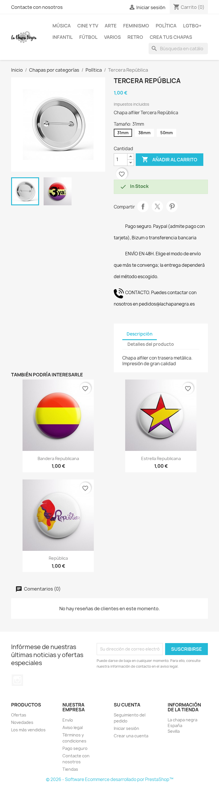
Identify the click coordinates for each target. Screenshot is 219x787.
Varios (112, 37)
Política (166, 26)
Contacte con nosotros (37, 7)
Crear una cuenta (131, 735)
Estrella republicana (161, 458)
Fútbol (88, 37)
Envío (67, 720)
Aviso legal (72, 727)
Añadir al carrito (169, 159)
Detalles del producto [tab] (150, 344)
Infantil (62, 37)
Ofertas (18, 715)
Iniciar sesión (126, 728)
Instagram (17, 680)
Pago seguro (75, 748)
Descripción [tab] (140, 334)
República (58, 558)
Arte (111, 26)
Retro (135, 37)
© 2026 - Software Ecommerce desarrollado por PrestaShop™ (109, 779)
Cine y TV (87, 26)
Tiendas (70, 769)
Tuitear (157, 206)
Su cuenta (127, 705)
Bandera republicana (58, 458)
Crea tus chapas (171, 37)
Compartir (143, 206)
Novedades (22, 722)
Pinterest (172, 206)
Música (61, 26)
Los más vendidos (28, 729)
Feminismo (136, 26)
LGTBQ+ (192, 26)
